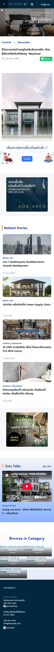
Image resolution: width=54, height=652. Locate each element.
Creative (6, 42)
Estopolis (10, 627)
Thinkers (13, 561)
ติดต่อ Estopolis (10, 596)
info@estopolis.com (12, 623)
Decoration (24, 42)
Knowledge (13, 572)
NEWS (12, 550)
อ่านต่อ (27, 158)
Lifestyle (38, 550)
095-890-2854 (9, 603)
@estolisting (11, 606)
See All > (47, 466)
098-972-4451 (9, 620)
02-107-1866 (8, 614)
